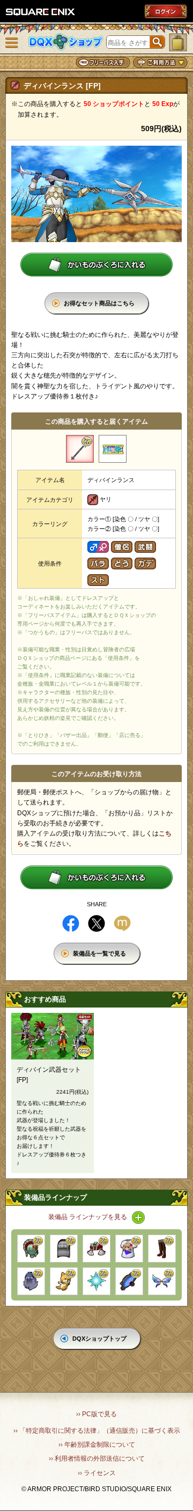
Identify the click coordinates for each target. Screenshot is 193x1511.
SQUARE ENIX (40, 12)
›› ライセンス (97, 1473)
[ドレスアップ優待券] (113, 449)
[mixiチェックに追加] (122, 923)
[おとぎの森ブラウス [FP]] (96, 1248)
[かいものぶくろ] (178, 42)
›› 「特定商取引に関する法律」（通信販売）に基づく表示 (96, 1430)
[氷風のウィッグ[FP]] (31, 1281)
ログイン (166, 11)
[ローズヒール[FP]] (162, 1248)
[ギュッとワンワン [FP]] (63, 1281)
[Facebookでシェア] (70, 923)
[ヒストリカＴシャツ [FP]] (129, 1248)
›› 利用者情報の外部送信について (97, 1458)
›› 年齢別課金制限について (96, 1444)
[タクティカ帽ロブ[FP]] (63, 1248)
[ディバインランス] (80, 449)
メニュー (12, 43)
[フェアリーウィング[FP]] (162, 1281)
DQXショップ (65, 42)
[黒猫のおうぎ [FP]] (129, 1281)
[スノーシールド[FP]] (96, 1281)
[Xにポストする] (96, 923)
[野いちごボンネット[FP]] (31, 1248)
